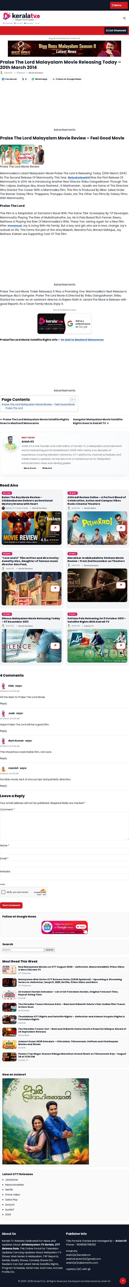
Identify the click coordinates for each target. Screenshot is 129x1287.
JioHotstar (11, 1180)
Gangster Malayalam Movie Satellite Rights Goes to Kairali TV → (98, 421)
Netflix (9, 1189)
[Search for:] (23, 949)
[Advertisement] (64, 106)
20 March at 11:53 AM (9, 691)
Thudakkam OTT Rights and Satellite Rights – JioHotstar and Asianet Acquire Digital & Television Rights (71, 1018)
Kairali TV (89, 626)
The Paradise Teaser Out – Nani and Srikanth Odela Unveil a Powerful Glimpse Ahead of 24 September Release (72, 1030)
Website (47, 468)
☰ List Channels (116, 30)
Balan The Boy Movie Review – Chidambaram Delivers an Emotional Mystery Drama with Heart (27, 500)
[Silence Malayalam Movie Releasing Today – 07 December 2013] (32, 646)
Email (4, 858)
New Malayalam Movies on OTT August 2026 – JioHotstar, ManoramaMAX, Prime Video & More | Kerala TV (71, 968)
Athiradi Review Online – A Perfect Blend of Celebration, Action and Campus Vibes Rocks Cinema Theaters (96, 500)
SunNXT (9, 1209)
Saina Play (11, 1199)
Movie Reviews (36, 72)
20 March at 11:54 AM (10, 718)
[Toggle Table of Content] (71, 399)
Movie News (90, 508)
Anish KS (28, 441)
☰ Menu (116, 5)
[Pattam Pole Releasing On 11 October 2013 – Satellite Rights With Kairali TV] (97, 646)
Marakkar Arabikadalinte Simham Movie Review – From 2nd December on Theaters (96, 559)
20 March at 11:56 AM (10, 746)
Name (4, 845)
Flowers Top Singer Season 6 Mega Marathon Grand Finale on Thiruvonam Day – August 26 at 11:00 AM (72, 1055)
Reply (3, 703)
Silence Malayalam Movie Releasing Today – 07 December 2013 (31, 620)
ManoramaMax (14, 1185)
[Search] (124, 18)
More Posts (30, 468)
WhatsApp (41, 79)
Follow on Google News (68, 79)
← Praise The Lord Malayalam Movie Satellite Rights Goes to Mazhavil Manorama (34, 421)
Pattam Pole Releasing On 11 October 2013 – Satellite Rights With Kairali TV (96, 620)
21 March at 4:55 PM (9, 773)
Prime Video (12, 1194)
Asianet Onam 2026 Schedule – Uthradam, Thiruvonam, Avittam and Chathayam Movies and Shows (68, 1043)
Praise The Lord (14, 408)
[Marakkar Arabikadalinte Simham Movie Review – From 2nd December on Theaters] (97, 585)
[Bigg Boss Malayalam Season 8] (64, 49)
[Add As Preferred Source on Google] (64, 323)
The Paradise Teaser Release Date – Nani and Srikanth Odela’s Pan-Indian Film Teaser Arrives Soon (71, 1006)
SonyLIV (10, 1204)
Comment (7, 809)
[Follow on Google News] (64, 927)
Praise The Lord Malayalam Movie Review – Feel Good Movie (38, 404)
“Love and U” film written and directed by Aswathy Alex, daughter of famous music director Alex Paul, (30, 561)
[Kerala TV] (21, 18)
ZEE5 (8, 1214)
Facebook (11, 79)
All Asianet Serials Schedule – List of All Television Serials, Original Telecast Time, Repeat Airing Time (68, 993)
